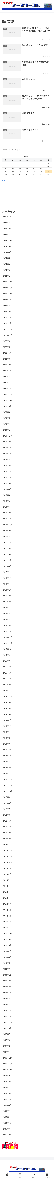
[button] (48, 641)
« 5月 (4, 180)
